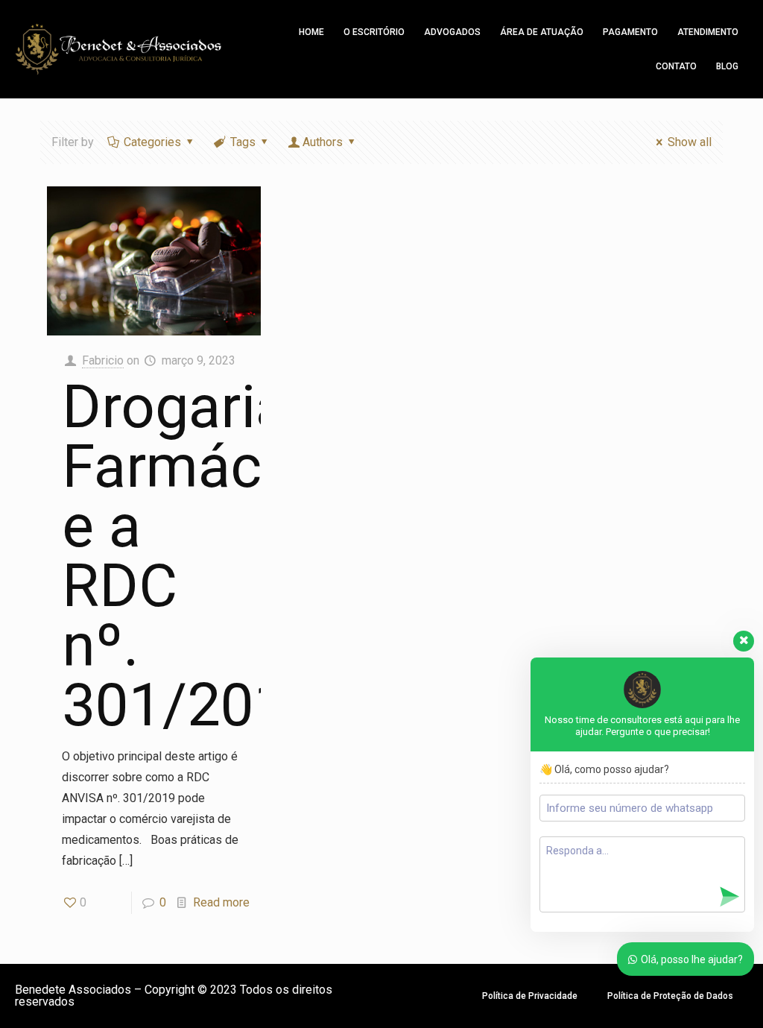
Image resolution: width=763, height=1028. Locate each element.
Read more (221, 902)
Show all (690, 142)
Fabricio (103, 360)
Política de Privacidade (529, 996)
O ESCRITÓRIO (374, 32)
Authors (323, 142)
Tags (243, 142)
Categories (152, 142)
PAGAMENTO (630, 32)
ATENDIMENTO (707, 32)
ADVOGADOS (452, 32)
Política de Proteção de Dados (670, 996)
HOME (311, 32)
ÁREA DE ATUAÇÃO (541, 32)
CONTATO (676, 66)
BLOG (727, 66)
